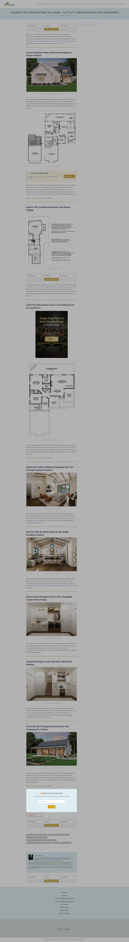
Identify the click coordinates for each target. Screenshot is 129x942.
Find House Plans (51, 29)
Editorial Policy (64, 913)
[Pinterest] (66, 929)
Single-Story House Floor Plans (62, 842)
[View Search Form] (124, 4)
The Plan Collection (36, 198)
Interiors (77, 4)
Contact (64, 896)
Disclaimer (64, 904)
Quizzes (116, 4)
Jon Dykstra (56, 15)
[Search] (101, 24)
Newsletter (106, 4)
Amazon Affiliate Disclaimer (64, 899)
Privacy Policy (64, 910)
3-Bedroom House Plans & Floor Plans (59, 834)
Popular (96, 4)
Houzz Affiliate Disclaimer (64, 901)
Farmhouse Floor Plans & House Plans (37, 837)
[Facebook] (63, 929)
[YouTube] (68, 929)
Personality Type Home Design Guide (55, 863)
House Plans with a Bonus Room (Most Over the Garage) (41, 840)
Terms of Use (64, 907)
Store (111, 4)
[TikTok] (70, 929)
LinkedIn (38, 868)
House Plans (71, 4)
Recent (120, 4)
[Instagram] (61, 929)
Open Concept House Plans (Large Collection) (39, 842)
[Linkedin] (59, 929)
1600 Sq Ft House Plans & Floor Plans (36, 834)
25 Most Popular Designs (48, 866)
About (64, 893)
